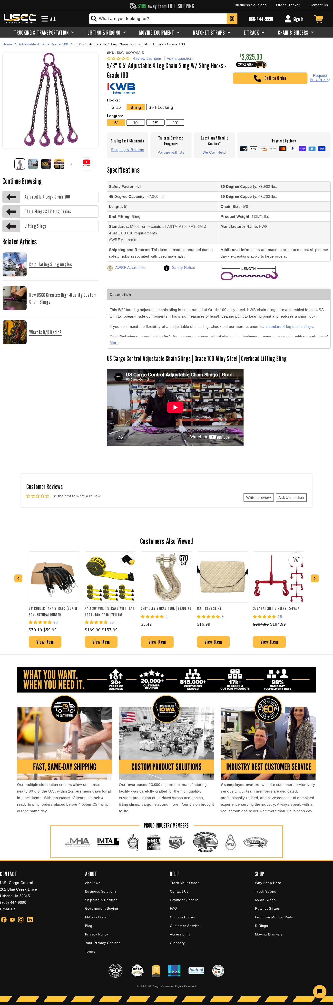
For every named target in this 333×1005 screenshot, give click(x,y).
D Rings (261, 926)
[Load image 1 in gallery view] (19, 164)
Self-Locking (160, 107)
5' (116, 123)
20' (175, 123)
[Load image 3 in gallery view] (46, 164)
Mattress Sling (209, 608)
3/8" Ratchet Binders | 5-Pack (276, 608)
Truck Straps (265, 891)
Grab (116, 107)
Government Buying (101, 908)
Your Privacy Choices (103, 943)
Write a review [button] (258, 497)
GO (232, 18)
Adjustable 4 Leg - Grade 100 (43, 44)
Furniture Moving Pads (274, 917)
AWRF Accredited (130, 267)
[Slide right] (71, 164)
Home (7, 44)
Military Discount (99, 917)
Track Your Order (184, 883)
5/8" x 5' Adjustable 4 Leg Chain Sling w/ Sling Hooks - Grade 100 (130, 44)
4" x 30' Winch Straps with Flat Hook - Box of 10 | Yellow (110, 611)
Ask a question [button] (291, 497)
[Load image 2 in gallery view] (33, 164)
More (114, 343)
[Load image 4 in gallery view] (59, 164)
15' (155, 123)
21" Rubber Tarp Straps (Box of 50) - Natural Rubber (53, 611)
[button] (119, 58)
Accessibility (180, 934)
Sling (135, 107)
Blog (88, 926)
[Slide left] (7, 164)
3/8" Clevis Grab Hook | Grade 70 (166, 608)
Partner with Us (170, 152)
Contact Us (319, 5)
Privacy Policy (96, 934)
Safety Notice (183, 267)
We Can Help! (214, 152)
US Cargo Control (159, 986)
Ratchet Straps (267, 908)
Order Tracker (288, 5)
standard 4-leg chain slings (289, 326)
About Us (92, 883)
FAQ (173, 908)
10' (136, 123)
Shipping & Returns (127, 150)
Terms (90, 951)
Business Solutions (250, 5)
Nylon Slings (265, 900)
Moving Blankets (269, 934)
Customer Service (185, 926)
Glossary (177, 943)
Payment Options (184, 900)
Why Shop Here (268, 883)
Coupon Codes (182, 917)
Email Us (8, 909)
